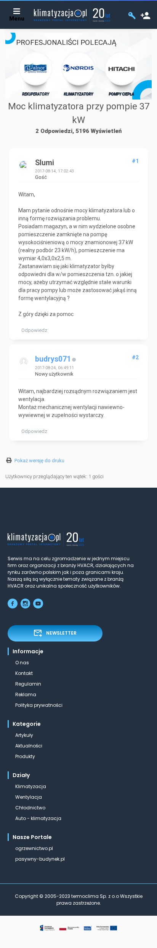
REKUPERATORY (35, 94)
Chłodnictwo (30, 807)
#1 (135, 161)
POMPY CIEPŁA (121, 94)
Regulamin (28, 684)
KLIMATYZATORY (78, 94)
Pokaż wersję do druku (39, 460)
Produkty (25, 756)
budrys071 (53, 359)
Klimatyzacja (30, 786)
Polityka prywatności (38, 705)
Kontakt (24, 673)
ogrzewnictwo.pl (34, 848)
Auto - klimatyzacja (38, 818)
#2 (135, 357)
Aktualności (28, 746)
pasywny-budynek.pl (40, 859)
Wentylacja (28, 797)
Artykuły (24, 735)
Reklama (25, 694)
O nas (22, 662)
